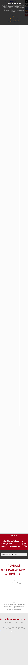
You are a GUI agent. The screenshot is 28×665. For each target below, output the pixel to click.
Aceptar (14, 15)
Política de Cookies (14, 19)
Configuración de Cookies (14, 21)
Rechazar (14, 17)
